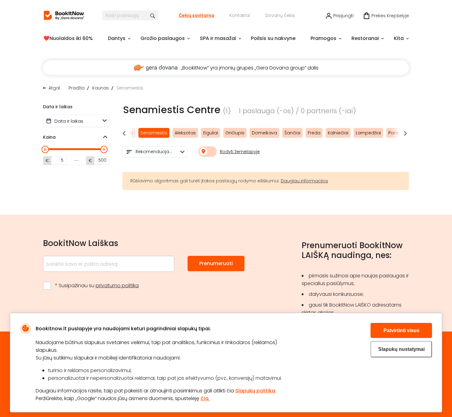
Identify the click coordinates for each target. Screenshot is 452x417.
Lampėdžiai (368, 133)
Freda (314, 133)
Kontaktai (239, 15)
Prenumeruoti (216, 263)
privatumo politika (117, 285)
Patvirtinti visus (401, 330)
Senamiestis (154, 133)
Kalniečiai (338, 133)
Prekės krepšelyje (390, 16)
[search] (153, 15)
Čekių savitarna (196, 15)
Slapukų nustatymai (401, 349)
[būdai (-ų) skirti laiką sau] (64, 15)
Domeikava (264, 133)
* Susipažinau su (97, 285)
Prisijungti (343, 16)
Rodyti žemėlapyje (240, 152)
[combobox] (155, 151)
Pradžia (77, 88)
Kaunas (100, 88)
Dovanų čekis (280, 15)
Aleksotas (185, 133)
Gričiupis (234, 133)
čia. (205, 398)
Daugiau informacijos (304, 181)
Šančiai (292, 133)
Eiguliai (210, 133)
